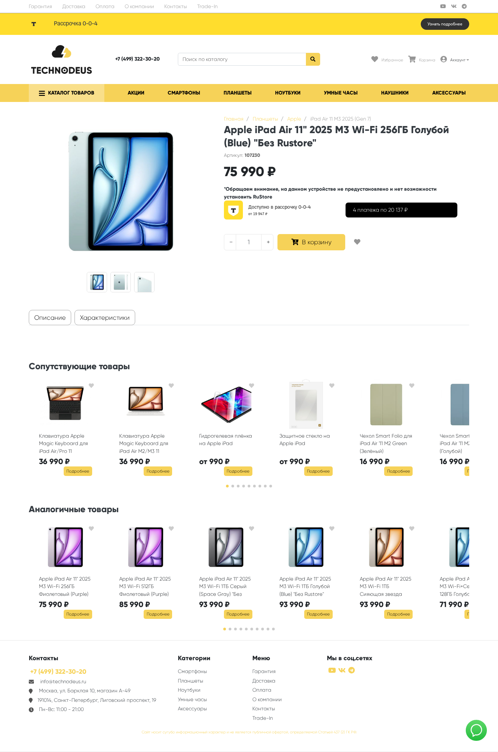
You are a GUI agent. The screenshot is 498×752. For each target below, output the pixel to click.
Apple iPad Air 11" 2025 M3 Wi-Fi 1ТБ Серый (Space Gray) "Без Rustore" (225, 587)
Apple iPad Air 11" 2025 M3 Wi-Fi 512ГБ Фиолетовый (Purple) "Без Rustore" (145, 587)
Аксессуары (449, 93)
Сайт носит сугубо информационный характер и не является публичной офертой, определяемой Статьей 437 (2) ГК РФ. (249, 732)
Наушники (395, 93)
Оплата (105, 6)
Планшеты (238, 93)
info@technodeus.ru (63, 681)
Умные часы (341, 93)
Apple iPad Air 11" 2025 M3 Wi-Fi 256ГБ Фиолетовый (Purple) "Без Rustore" (64, 587)
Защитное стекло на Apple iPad (304, 440)
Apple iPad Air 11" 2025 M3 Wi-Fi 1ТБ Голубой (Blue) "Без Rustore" (305, 586)
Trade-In (207, 6)
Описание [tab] (50, 317)
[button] (227, 486)
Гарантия (40, 6)
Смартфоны (184, 93)
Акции (136, 93)
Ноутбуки (287, 93)
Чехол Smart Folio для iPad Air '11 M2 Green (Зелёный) (386, 443)
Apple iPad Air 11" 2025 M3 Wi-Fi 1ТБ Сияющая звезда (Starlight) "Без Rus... (385, 587)
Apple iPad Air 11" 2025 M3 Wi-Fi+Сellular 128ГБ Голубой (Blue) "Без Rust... (465, 587)
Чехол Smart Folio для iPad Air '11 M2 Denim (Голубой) (466, 443)
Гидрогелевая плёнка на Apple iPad (225, 440)
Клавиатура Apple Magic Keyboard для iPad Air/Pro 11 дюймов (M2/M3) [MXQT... (63, 444)
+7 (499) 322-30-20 (137, 59)
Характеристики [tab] (105, 317)
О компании (139, 6)
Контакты (175, 6)
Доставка (73, 6)
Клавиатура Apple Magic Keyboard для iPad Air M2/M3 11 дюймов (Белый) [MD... (145, 444)
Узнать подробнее (445, 24)
